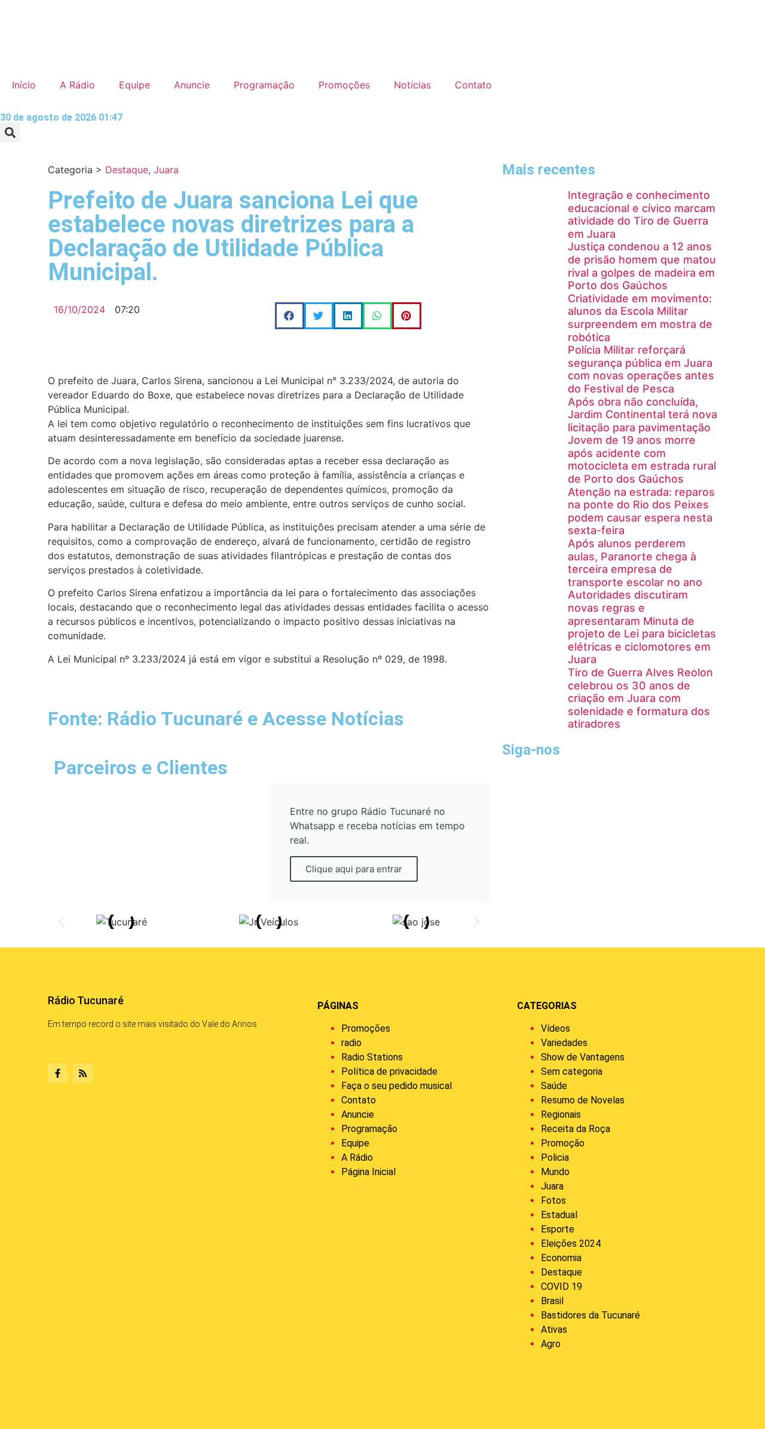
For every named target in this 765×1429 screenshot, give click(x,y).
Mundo (555, 1171)
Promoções (344, 85)
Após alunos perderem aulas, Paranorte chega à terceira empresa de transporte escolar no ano (635, 562)
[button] (10, 132)
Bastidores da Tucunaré (590, 1315)
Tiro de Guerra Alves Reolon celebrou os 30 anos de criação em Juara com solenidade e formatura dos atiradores (640, 698)
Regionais (561, 1114)
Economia (561, 1258)
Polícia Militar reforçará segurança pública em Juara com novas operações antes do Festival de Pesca (641, 369)
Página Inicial (368, 1171)
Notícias (412, 85)
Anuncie (192, 85)
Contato (473, 85)
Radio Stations (372, 1057)
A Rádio (77, 85)
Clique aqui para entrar (353, 869)
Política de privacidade (389, 1071)
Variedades (564, 1042)
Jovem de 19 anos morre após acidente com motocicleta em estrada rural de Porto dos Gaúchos (642, 459)
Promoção (563, 1143)
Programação (264, 85)
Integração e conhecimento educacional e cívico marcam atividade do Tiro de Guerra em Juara (641, 214)
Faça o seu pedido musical (396, 1085)
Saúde (554, 1085)
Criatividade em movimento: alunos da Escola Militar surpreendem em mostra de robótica (640, 318)
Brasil (552, 1301)
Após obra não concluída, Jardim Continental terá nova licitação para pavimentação (642, 414)
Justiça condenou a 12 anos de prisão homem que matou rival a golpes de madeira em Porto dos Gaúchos (642, 266)
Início (24, 85)
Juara (166, 170)
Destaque (126, 170)
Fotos (553, 1200)
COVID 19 (561, 1286)
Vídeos (555, 1028)
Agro (551, 1344)
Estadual (559, 1215)
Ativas (554, 1329)
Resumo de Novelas (583, 1100)
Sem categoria (571, 1071)
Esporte (557, 1229)
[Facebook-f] (58, 1073)
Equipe (134, 85)
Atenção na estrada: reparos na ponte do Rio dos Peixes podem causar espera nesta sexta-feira (641, 511)
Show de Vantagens (583, 1057)
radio (351, 1042)
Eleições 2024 (571, 1243)
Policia (555, 1157)
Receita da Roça (575, 1128)
